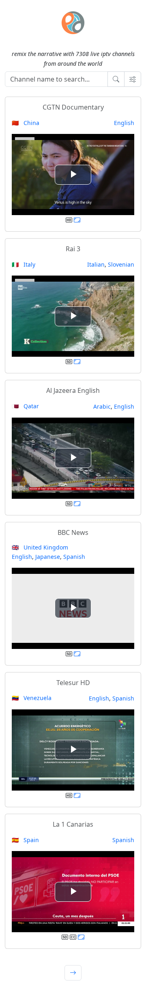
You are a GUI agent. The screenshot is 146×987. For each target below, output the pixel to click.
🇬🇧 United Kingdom (40, 547)
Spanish (74, 556)
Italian (96, 264)
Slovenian (121, 264)
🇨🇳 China (25, 123)
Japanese (47, 556)
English (124, 123)
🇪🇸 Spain (25, 840)
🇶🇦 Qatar (25, 406)
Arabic (102, 406)
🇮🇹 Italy (23, 264)
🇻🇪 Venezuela (32, 698)
